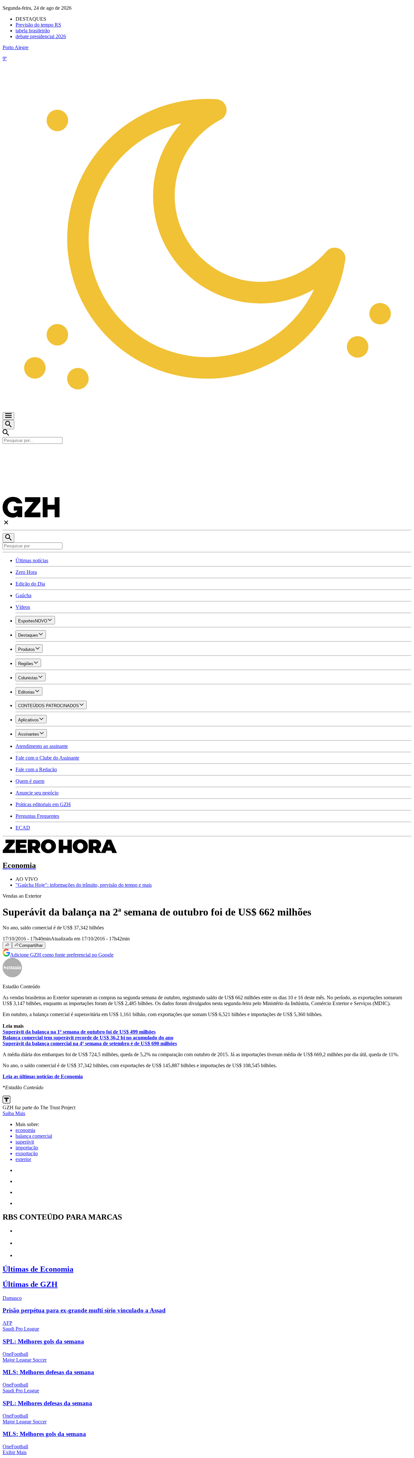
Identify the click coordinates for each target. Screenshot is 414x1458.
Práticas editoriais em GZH (43, 804)
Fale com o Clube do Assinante (47, 758)
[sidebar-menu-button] (8, 416)
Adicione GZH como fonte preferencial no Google (62, 955)
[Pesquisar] (8, 538)
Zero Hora (26, 572)
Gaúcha (23, 595)
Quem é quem (30, 781)
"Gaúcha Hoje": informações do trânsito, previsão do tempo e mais (84, 885)
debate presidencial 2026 (41, 36)
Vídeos (23, 607)
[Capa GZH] (207, 455)
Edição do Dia (30, 583)
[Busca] (8, 424)
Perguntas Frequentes (37, 816)
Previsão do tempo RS (38, 24)
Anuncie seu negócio (37, 792)
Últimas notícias (32, 560)
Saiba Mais (14, 1113)
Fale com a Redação (36, 769)
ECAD (23, 827)
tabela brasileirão (33, 30)
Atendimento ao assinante (42, 746)
